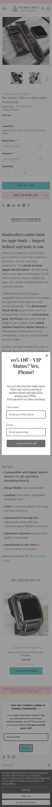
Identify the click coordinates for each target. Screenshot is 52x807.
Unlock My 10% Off (26, 443)
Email (9, 425)
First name (12, 407)
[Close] (46, 355)
